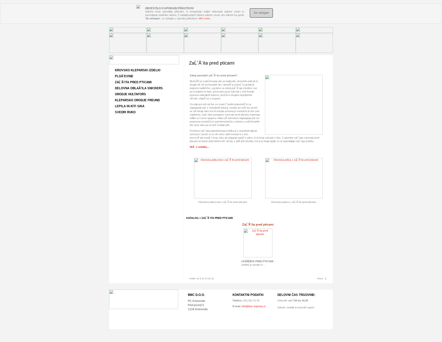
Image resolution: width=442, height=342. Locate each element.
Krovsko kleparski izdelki (137, 70)
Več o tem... (205, 18)
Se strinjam (261, 13)
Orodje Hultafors (130, 94)
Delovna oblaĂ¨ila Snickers (139, 88)
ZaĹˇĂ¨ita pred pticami (133, 82)
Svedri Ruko (125, 112)
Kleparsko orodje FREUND (137, 100)
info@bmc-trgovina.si (253, 306)
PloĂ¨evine (124, 76)
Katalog (192, 218)
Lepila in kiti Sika (129, 106)
